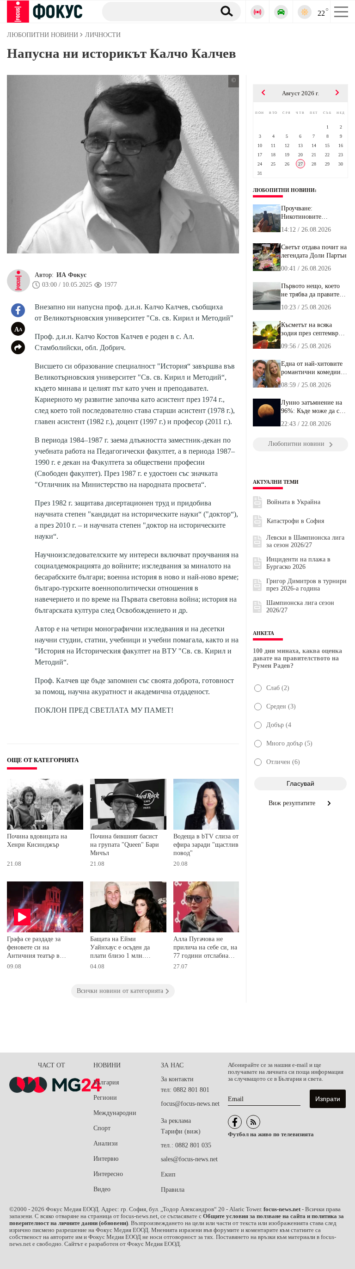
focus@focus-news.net (190, 1103)
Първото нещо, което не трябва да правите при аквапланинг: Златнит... (310, 290)
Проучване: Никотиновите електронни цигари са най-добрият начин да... (314, 213)
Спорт (101, 1128)
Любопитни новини (284, 190)
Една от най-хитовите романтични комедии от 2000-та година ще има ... (312, 368)
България (106, 1082)
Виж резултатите (293, 803)
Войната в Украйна (293, 502)
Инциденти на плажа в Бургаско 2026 (298, 563)
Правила (172, 1189)
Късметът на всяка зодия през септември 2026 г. (311, 329)
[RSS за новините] (253, 1122)
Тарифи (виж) (181, 1131)
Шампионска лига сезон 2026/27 (300, 606)
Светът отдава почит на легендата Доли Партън (314, 251)
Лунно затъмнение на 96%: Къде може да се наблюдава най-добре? (312, 407)
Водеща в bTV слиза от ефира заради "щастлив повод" (206, 844)
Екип (168, 1174)
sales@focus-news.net (189, 1159)
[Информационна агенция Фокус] (235, 1122)
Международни (114, 1112)
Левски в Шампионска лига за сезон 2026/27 (305, 541)
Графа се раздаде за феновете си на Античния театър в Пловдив (34, 948)
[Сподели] (18, 347)
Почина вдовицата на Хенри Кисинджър (37, 840)
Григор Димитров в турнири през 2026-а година (306, 585)
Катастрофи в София (295, 520)
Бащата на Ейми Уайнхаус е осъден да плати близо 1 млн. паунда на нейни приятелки (120, 948)
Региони (105, 1097)
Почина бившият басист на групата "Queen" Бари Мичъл (124, 844)
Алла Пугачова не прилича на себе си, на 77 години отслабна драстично (205, 948)
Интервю (105, 1158)
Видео (101, 1189)
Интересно (108, 1173)
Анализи (105, 1143)
